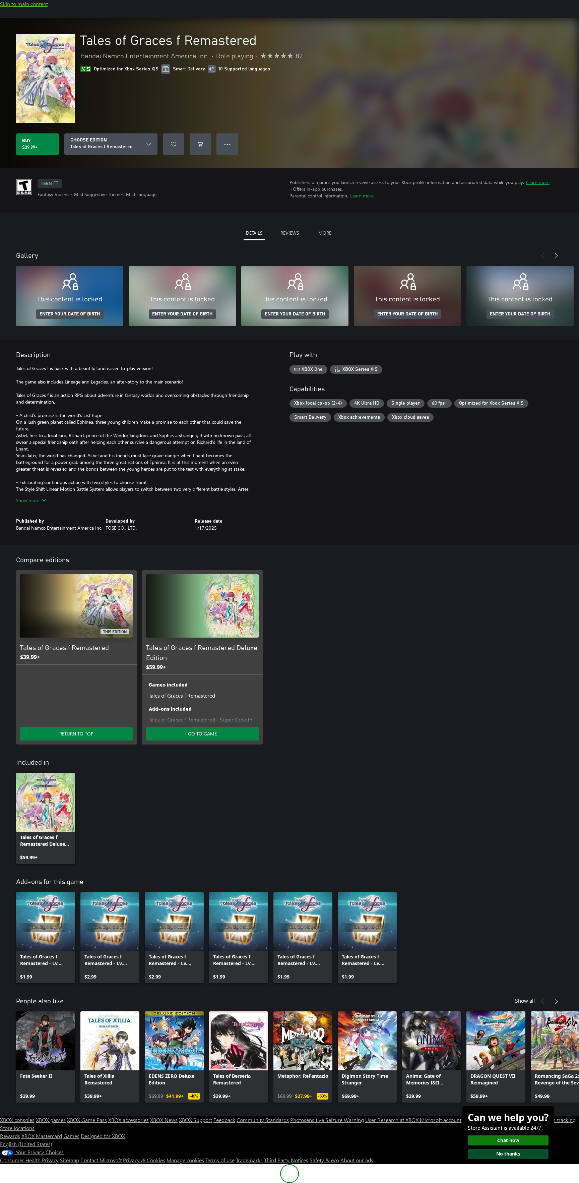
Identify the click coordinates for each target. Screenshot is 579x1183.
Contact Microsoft (101, 1160)
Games (71, 1135)
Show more (27, 500)
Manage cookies (185, 1160)
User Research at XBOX (392, 1119)
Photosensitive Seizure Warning (327, 1119)
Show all (525, 1000)
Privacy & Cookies (144, 1160)
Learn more (538, 182)
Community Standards (263, 1119)
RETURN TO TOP (76, 733)
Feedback (224, 1119)
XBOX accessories (128, 1119)
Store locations (17, 1127)
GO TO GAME (202, 733)
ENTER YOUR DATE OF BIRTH (70, 314)
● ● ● (227, 144)
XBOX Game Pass (87, 1119)
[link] (45, 818)
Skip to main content (24, 3)
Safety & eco (324, 1160)
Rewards (10, 1135)
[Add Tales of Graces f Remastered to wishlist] (173, 144)
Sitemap (69, 1160)
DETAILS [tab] (254, 233)
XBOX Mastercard (41, 1135)
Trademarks (249, 1160)
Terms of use (220, 1160)
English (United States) (26, 1143)
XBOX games (51, 1119)
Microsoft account (440, 1119)
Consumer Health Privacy (29, 1160)
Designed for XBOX (103, 1135)
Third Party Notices (286, 1160)
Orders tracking (557, 1119)
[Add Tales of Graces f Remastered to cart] (200, 144)
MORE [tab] (324, 233)
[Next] (556, 255)
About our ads (356, 1160)
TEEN (46, 183)
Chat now (508, 1140)
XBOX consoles (17, 1119)
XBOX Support (195, 1119)
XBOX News (164, 1119)
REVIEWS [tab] (289, 233)
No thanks (508, 1153)
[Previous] (543, 255)
